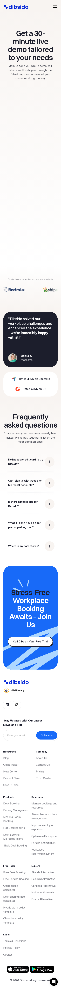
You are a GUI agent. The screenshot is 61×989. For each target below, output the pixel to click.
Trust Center (43, 778)
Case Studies (10, 785)
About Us (41, 758)
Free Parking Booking (15, 879)
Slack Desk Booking (15, 845)
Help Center (10, 771)
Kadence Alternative (43, 892)
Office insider (10, 764)
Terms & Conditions (14, 941)
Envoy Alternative (42, 899)
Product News (11, 778)
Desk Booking (11, 803)
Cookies (8, 954)
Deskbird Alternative (43, 879)
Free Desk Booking (14, 872)
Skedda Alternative (42, 872)
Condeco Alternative (43, 885)
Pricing (40, 771)
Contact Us (43, 764)
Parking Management (15, 810)
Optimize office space (44, 836)
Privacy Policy (11, 947)
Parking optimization (43, 843)
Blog (5, 758)
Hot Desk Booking (14, 827)
